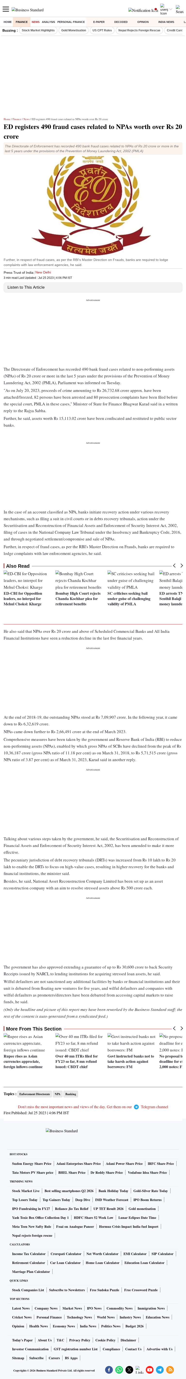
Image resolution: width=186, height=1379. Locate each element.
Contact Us (133, 1349)
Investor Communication (30, 1349)
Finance (22, 21)
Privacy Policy (79, 1340)
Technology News (79, 1317)
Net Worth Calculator (102, 1253)
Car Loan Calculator (65, 1262)
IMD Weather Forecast (111, 1199)
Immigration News (151, 1308)
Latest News (21, 1308)
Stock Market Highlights (38, 30)
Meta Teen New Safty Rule (31, 1226)
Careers (54, 1357)
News (35, 21)
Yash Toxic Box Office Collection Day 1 (40, 1217)
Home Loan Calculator (102, 1262)
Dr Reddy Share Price (107, 1172)
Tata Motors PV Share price (32, 1172)
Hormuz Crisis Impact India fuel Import (128, 1226)
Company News (46, 1308)
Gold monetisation (142, 1208)
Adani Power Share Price (124, 1163)
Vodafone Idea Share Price (147, 1172)
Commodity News (119, 1308)
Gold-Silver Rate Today (150, 1190)
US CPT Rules (102, 30)
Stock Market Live (25, 1190)
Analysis (48, 21)
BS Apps (71, 1357)
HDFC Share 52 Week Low (93, 1217)
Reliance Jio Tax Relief (71, 1208)
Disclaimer (128, 1340)
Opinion (143, 21)
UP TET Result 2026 (108, 1208)
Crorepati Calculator (66, 1253)
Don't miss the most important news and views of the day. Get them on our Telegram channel (93, 1106)
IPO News (94, 1308)
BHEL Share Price (71, 1172)
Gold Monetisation (73, 30)
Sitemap (18, 1357)
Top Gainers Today (56, 1199)
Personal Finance (71, 21)
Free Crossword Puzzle (141, 1289)
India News (166, 21)
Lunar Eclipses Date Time (137, 1217)
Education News (157, 1317)
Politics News (110, 1326)
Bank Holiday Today (113, 1190)
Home (8, 21)
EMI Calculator (135, 1253)
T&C (60, 1340)
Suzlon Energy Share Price (31, 1163)
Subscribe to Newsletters (67, 1289)
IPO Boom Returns (147, 1199)
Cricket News (21, 1317)
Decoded (121, 21)
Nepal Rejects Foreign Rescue (139, 30)
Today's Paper (22, 1340)
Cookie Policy (105, 1340)
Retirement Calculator (28, 1262)
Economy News (64, 1326)
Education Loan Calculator (144, 1262)
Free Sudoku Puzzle (104, 1289)
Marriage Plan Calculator (31, 1271)
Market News (72, 1308)
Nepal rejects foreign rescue (32, 1235)
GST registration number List (76, 1349)
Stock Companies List (28, 1289)
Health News (38, 1326)
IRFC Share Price (161, 1163)
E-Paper (99, 21)
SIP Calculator (162, 1253)
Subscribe (36, 1357)
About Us (45, 1340)
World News (106, 1317)
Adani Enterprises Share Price (78, 1163)
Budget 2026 (134, 1326)
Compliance (111, 1349)
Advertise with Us (159, 1349)
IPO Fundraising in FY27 (31, 1208)
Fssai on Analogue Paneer (75, 1226)
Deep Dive (82, 1199)
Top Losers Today (25, 1199)
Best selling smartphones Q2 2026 (69, 1190)
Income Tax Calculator (29, 1253)
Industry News (130, 1317)
